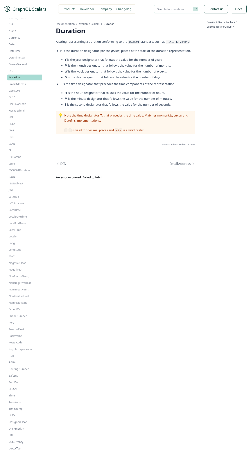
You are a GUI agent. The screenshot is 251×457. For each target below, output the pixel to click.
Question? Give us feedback (221, 22)
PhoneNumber (18, 316)
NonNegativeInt (18, 289)
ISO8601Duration (19, 170)
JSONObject (16, 183)
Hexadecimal (17, 110)
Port (11, 322)
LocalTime (15, 230)
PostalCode (15, 342)
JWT (11, 190)
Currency (14, 37)
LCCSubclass (16, 203)
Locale (13, 236)
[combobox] (177, 9)
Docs (238, 9)
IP (10, 150)
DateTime (15, 51)
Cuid (12, 24)
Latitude (14, 196)
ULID (12, 415)
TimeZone (15, 402)
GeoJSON (14, 90)
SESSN (13, 389)
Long (12, 243)
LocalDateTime (18, 216)
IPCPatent (15, 157)
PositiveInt (15, 336)
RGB (11, 355)
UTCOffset (15, 448)
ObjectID (14, 309)
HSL (11, 117)
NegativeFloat (17, 263)
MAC (12, 256)
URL (11, 435)
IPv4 (11, 130)
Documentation (65, 24)
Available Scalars (89, 24)
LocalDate (15, 210)
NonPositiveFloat (19, 296)
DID (11, 71)
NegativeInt (16, 269)
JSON (12, 177)
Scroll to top (213, 31)
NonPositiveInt (18, 302)
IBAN (12, 143)
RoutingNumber (19, 369)
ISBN (12, 163)
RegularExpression (20, 349)
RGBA (12, 362)
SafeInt (13, 375)
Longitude (15, 249)
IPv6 (11, 137)
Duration (14, 77)
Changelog (123, 9)
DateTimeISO (17, 57)
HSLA (12, 124)
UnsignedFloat (18, 422)
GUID (12, 97)
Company (105, 9)
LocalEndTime (17, 223)
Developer (87, 9)
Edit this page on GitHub (219, 26)
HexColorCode (17, 104)
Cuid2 (12, 31)
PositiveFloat (16, 329)
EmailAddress (17, 84)
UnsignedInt (16, 428)
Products (69, 9)
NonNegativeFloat (20, 283)
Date (12, 44)
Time (12, 395)
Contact (216, 9)
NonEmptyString (19, 276)
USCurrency (16, 442)
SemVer (13, 382)
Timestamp (16, 408)
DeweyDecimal (18, 64)
